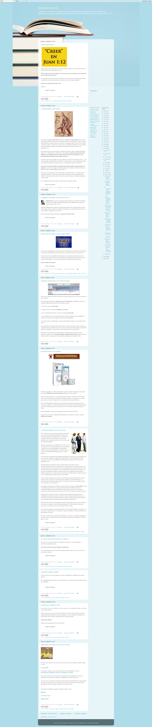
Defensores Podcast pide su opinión (51, 351)
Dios (50, 273)
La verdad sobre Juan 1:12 (47, 45)
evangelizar (52, 531)
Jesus (60, 531)
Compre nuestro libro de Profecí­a (94, 115)
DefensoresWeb (94, 109)
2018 (105, 125)
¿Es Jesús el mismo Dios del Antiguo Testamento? (54, 539)
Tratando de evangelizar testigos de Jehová (53, 430)
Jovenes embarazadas (93, 125)
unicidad (84, 273)
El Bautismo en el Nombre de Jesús (50, 605)
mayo (106, 168)
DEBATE (43, 692)
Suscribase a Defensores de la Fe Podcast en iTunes (55, 281)
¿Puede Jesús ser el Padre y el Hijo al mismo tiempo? (55, 234)
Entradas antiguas (80, 713)
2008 (105, 146)
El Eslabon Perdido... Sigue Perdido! (50, 109)
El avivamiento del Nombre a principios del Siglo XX (55, 197)
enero (106, 254)
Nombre (64, 100)
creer (51, 100)
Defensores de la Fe (48, 8)
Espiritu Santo (56, 100)
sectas (67, 597)
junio (106, 166)
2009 (105, 144)
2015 (105, 131)
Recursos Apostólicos (93, 112)
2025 (105, 111)
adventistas (48, 597)
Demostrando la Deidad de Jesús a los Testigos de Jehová (57, 672)
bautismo (47, 100)
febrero (107, 175)
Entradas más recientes (49, 713)
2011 (105, 140)
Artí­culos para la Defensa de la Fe (94, 118)
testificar (73, 531)
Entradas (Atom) (52, 716)
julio (106, 164)
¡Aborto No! (93, 133)
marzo (106, 172)
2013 (105, 136)
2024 (105, 113)
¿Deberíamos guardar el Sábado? (50, 572)
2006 (105, 256)
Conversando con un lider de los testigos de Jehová (55, 645)
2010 (105, 142)
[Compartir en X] (44, 99)
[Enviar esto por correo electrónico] (41, 99)
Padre (62, 637)
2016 (105, 129)
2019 (105, 123)
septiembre (108, 159)
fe (61, 100)
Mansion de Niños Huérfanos (94, 122)
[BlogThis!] (43, 99)
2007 (105, 148)
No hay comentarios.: (69, 96)
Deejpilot (82, 723)
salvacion (69, 100)
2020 (105, 121)
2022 (105, 117)
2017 (105, 127)
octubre (107, 157)
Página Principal (65, 713)
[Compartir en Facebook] (46, 99)
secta (69, 531)
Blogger (96, 723)
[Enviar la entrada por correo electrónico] (77, 96)
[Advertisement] (76, 28)
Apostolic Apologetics (93, 136)
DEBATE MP (44, 699)
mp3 (66, 273)
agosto (107, 162)
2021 (105, 119)
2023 (105, 115)
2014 (105, 133)
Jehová (53, 273)
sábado (57, 597)
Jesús (63, 273)
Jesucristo (58, 273)
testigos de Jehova (64, 708)
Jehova (57, 531)
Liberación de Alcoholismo (93, 131)
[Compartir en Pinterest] (47, 99)
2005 (105, 258)
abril (106, 170)
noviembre (107, 153)
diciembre (107, 150)
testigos (75, 273)
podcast (70, 273)
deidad (46, 273)
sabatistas (62, 597)
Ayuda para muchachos (93, 128)
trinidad (79, 273)
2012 (105, 138)
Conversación (45, 667)
